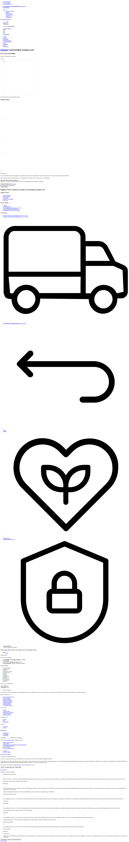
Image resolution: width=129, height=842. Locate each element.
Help (4, 9)
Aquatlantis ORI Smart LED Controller (11, 210)
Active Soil (5, 197)
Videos (4, 719)
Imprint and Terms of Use (8, 742)
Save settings (3, 839)
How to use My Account (8, 696)
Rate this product (4, 186)
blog (4, 720)
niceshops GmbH (10, 740)
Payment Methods (7, 699)
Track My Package (7, 713)
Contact (5, 727)
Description (4, 173)
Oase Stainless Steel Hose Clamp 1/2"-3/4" (12, 207)
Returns (7, 12)
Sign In (4, 710)
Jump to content (6, 2)
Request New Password (8, 712)
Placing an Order (6, 698)
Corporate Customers (7, 705)
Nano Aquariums (6, 195)
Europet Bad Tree (7, 206)
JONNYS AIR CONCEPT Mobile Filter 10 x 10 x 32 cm (15, 215)
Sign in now (5, 24)
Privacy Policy (6, 743)
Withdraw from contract (6, 754)
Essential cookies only (9, 767)
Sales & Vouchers (7, 703)
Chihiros (5, 205)
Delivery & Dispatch (7, 700)
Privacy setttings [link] (6, 747)
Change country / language (16, 737)
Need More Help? (7, 704)
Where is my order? (10, 11)
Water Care (5, 200)
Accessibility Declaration (8, 746)
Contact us (8, 16)
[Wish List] (4, 30)
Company (5, 750)
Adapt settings (18, 767)
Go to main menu (7, 1)
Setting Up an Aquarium (8, 199)
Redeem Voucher (7, 714)
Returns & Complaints (8, 701)
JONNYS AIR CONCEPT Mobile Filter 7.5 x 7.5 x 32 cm (15, 216)
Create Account (6, 711)
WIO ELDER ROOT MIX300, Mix (11, 209)
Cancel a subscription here (8, 748)
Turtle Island (6, 721)
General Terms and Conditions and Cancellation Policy (15, 744)
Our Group (5, 726)
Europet (4, 50)
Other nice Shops (7, 752)
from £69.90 (14, 6)
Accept (2, 767)
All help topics (9, 17)
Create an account (7, 28)
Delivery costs (9, 13)
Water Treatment (6, 196)
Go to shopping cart (7, 4)
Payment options (9, 14)
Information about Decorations (8, 185)
